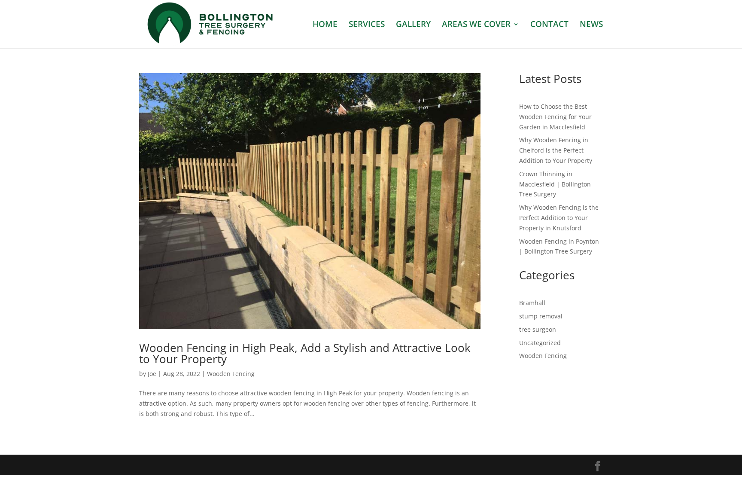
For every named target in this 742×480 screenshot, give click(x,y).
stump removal (541, 316)
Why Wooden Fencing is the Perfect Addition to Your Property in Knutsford (559, 217)
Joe (152, 374)
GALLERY (413, 25)
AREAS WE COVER (476, 25)
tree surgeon (537, 329)
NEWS (591, 25)
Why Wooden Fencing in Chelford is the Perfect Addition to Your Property (555, 150)
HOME (325, 25)
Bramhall (532, 303)
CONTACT (549, 25)
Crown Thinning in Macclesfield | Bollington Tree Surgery (555, 184)
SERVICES (367, 25)
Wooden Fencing (231, 374)
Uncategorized (540, 343)
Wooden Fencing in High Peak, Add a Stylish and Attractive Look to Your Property (305, 353)
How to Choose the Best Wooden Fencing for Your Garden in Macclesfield (555, 116)
